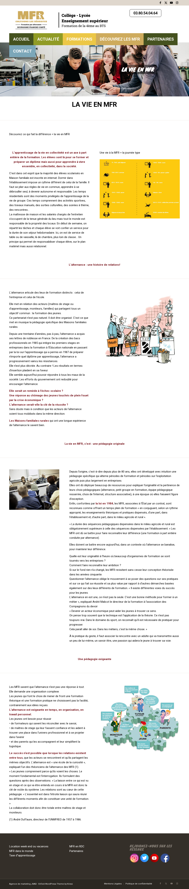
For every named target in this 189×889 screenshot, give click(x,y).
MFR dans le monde (21, 851)
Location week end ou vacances (28, 846)
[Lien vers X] (166, 3)
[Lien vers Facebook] (160, 3)
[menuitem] (21, 39)
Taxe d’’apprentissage (22, 855)
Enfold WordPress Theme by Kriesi (55, 884)
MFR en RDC (76, 846)
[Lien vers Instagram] (177, 3)
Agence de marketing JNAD (23, 884)
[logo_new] (64, 19)
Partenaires (76, 851)
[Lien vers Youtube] (171, 3)
